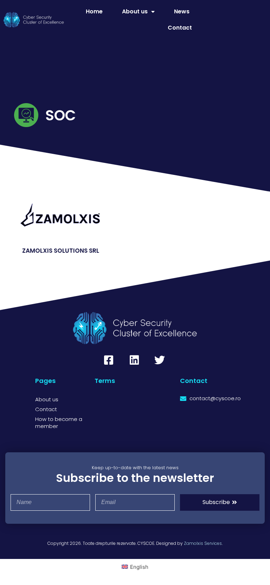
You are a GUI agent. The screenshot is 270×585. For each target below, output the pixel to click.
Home (94, 11)
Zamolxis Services (203, 543)
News (181, 11)
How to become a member (58, 422)
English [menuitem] (139, 567)
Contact (180, 28)
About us (135, 11)
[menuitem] (135, 566)
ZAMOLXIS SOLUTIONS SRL (60, 250)
